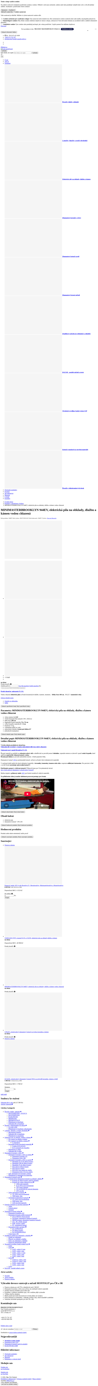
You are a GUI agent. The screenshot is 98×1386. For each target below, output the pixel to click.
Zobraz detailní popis (7, 698)
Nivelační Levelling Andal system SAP (17, 1244)
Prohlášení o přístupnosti (8, 1379)
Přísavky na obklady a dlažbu (17, 1239)
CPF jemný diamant (22, 1187)
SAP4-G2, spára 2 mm (19, 1259)
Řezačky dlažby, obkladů (12, 1111)
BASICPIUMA (13, 1117)
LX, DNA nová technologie (20, 1199)
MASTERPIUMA (14, 1115)
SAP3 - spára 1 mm (18, 1251)
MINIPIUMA (12, 1118)
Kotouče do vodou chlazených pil (22, 1182)
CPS (14, 760)
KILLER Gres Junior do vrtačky (22, 1170)
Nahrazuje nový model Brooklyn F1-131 (14, 750)
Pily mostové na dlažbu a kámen (18, 1141)
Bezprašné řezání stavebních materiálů (20, 1144)
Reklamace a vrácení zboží (13, 1359)
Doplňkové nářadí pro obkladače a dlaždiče (18, 1235)
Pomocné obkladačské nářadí (17, 1242)
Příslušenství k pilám (14, 1149)
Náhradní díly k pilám (15, 1151)
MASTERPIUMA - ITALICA (17, 1113)
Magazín (7, 495)
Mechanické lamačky (14, 1132)
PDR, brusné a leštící (18, 1223)
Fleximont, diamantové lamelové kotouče (24, 1218)
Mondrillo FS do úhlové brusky (21, 1165)
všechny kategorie (6, 1104)
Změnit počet (5, 686)
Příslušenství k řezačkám (15, 1122)
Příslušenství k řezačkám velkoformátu (20, 1129)
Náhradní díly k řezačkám (16, 1124)
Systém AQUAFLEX (18, 1146)
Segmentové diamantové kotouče (18, 1198)
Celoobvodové (12, 1208)
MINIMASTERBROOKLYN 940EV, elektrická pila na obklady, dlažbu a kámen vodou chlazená (34, 986)
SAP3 (10, 1247)
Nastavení (4, 10)
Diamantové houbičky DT (16, 1213)
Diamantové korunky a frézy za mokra (20, 1154)
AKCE (7, 61)
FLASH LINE (12, 1127)
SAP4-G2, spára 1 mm (19, 1261)
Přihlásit (35, 1329)
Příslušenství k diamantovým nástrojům (20, 1175)
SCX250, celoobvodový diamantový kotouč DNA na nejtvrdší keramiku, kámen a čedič (31, 1079)
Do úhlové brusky (17, 1230)
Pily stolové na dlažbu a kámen (17, 1139)
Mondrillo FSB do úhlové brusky (22, 1163)
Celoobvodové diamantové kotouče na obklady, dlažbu (25, 1179)
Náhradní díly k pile (7, 1102)
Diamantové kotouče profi (13, 1177)
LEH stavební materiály (19, 1203)
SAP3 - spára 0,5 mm (18, 1249)
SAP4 (10, 1258)
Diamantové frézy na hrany (16, 1227)
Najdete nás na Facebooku (5, 1368)
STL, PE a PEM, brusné (19, 1222)
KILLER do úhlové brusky (20, 1167)
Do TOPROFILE (17, 1228)
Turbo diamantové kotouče (16, 1192)
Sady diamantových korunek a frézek (19, 1173)
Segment (11, 1210)
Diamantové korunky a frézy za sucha (20, 1160)
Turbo (10, 1206)
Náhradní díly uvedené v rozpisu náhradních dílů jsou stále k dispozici (23, 747)
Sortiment (7, 63)
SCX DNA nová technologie (25, 1185)
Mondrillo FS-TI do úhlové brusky (22, 1161)
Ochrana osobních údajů (24, 1379)
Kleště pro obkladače (14, 1237)
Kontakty (7, 498)
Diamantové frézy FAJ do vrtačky (22, 1172)
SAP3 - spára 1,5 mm (18, 1253)
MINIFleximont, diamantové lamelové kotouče (26, 1220)
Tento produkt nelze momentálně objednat (13, 688)
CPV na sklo (20, 1191)
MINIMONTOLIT (14, 1120)
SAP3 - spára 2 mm (18, 1254)
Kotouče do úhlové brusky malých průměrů (25, 1180)
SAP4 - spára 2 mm (18, 1263)
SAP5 (10, 1266)
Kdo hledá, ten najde (7, 53)
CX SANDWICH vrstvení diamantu (27, 1189)
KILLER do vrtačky (18, 1168)
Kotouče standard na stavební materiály (17, 1204)
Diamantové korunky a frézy (13, 1153)
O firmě (7, 497)
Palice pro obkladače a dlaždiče (17, 1241)
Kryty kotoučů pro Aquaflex (20, 1148)
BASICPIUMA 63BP (11, 1346)
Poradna (7, 491)
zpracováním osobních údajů (17, 1332)
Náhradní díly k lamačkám (16, 1134)
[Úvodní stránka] (7, 49)
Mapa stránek (36, 1379)
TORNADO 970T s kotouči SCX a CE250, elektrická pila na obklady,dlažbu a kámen (31, 938)
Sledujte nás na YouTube (4, 1373)
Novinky (7, 1276)
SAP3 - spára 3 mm (18, 1256)
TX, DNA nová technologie (20, 1194)
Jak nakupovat (9, 493)
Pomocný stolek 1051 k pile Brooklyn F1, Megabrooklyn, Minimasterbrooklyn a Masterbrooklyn (34, 885)
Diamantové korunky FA (19, 1156)
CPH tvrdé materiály (22, 1184)
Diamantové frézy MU (19, 1158)
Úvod (6, 60)
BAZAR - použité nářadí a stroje (14, 1268)
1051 (23, 773)
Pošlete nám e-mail (6, 1326)
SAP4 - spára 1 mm (18, 1265)
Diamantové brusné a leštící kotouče (19, 1215)
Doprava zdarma (10, 1279)
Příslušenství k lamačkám (16, 1136)
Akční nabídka (9, 1277)
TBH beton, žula (17, 1196)
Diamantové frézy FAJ (11, 1342)
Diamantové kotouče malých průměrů (16, 1344)
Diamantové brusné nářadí (13, 1211)
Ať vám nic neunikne (7, 1329)
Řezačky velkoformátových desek (15, 1125)
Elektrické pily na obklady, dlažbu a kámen (18, 1137)
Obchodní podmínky (11, 490)
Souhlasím (12, 10)
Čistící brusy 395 (13, 1234)
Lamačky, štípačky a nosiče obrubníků (16, 1130)
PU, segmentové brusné (19, 1225)
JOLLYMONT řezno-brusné (21, 1216)
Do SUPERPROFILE (19, 1232)
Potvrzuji (3, 26)
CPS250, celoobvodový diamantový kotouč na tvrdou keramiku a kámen (27, 1032)
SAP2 (10, 1246)
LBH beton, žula (17, 1201)
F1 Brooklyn (16, 1142)
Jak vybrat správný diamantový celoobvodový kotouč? (17, 770)
